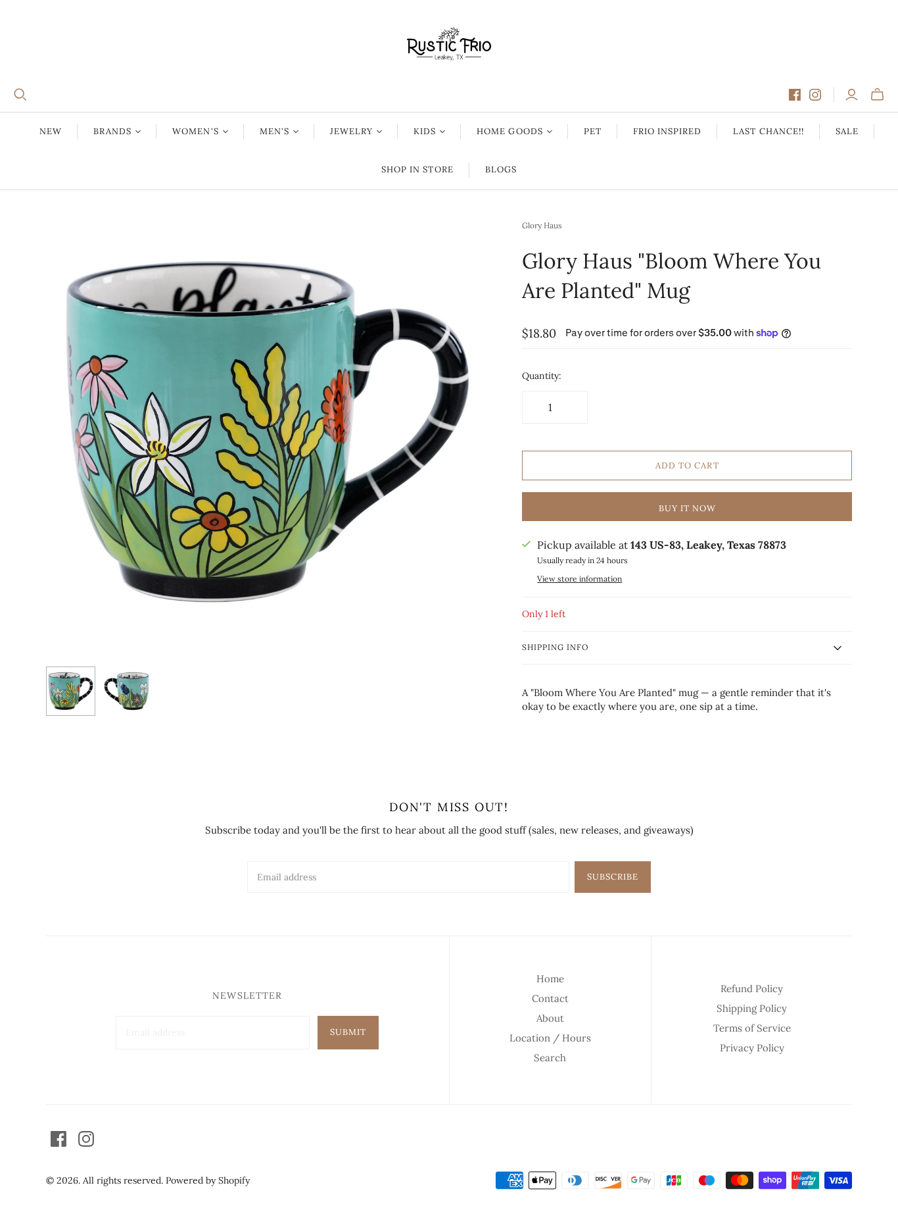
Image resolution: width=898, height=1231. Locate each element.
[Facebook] (794, 95)
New (50, 131)
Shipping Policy (752, 1008)
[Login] (852, 95)
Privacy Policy (752, 1048)
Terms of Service (752, 1028)
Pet (593, 131)
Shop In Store (417, 169)
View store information (579, 579)
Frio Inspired (667, 131)
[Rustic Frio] (449, 43)
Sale (847, 131)
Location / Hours (550, 1038)
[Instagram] (815, 95)
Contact (550, 998)
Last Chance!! (768, 131)
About (550, 1018)
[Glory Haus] (70, 691)
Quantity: (541, 376)
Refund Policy (752, 988)
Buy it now (687, 508)
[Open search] (20, 94)
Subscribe (612, 876)
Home (550, 978)
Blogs (501, 169)
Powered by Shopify (208, 1180)
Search (550, 1057)
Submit (348, 1032)
